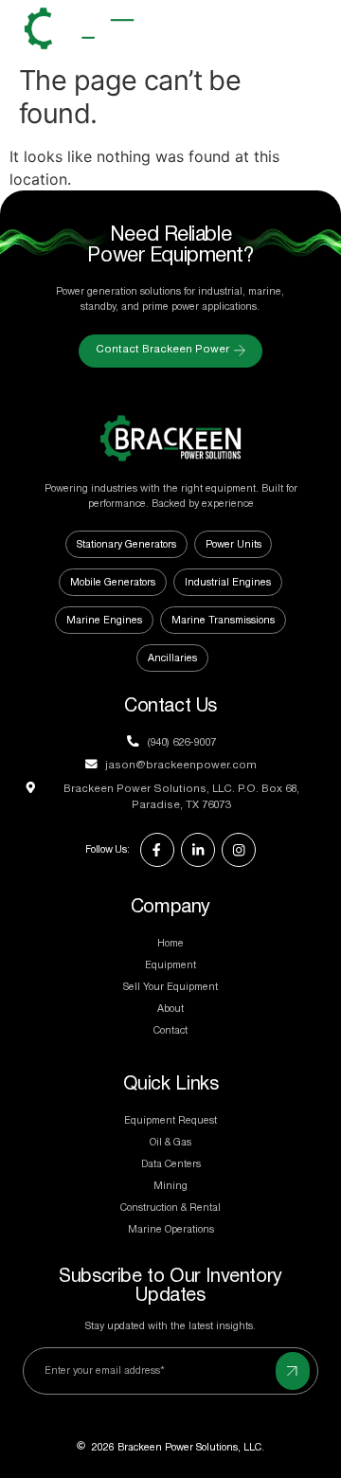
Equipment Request (170, 1120)
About (170, 1009)
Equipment (170, 965)
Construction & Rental (170, 1208)
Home (170, 943)
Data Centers (171, 1164)
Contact (170, 1030)
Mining (170, 1186)
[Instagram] (239, 850)
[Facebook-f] (157, 850)
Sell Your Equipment (170, 987)
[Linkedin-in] (198, 850)
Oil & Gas (170, 1142)
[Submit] (293, 1371)
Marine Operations (171, 1229)
